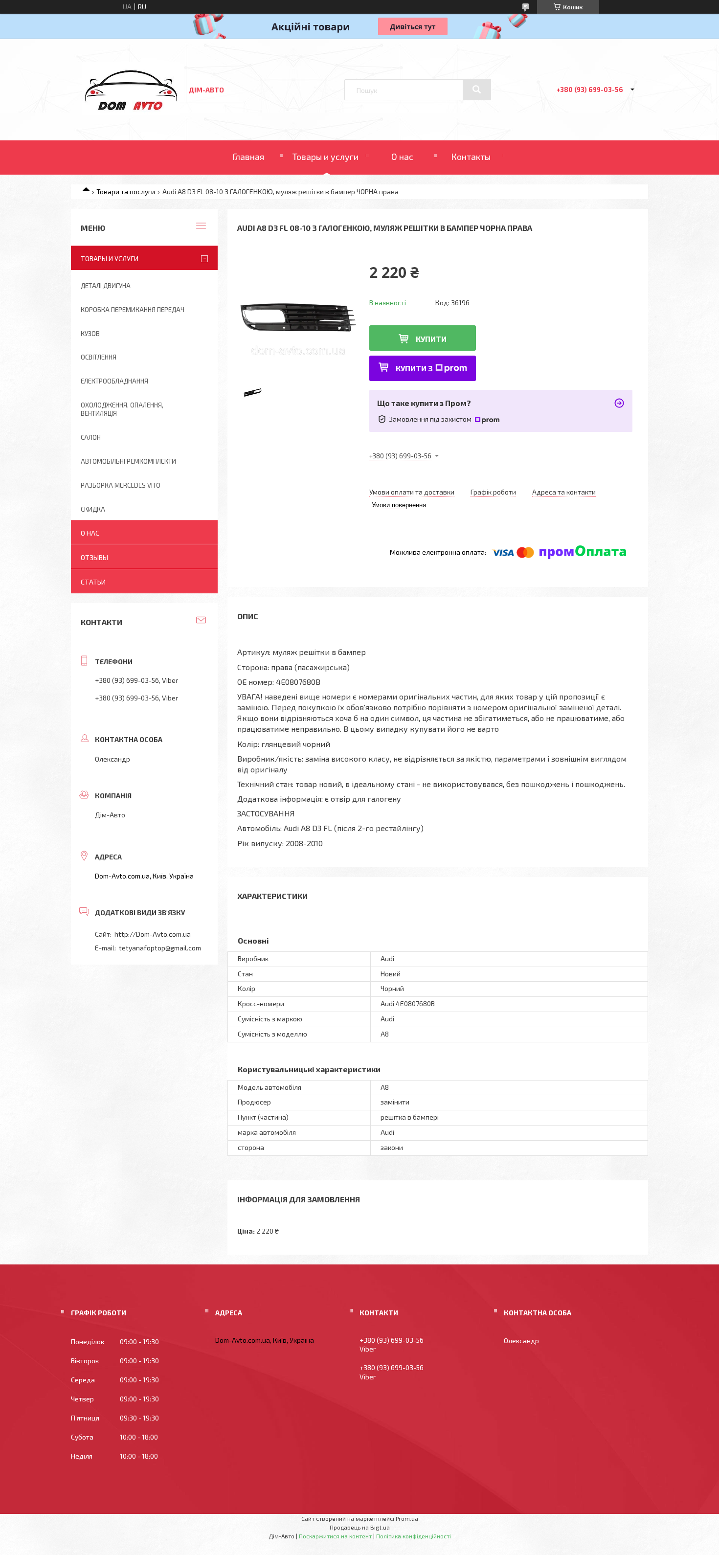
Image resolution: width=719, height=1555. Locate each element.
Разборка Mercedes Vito (120, 485)
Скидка (93, 509)
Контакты (471, 156)
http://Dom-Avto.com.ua (152, 934)
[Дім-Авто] (131, 113)
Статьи (93, 582)
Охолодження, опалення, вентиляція (122, 409)
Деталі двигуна (106, 286)
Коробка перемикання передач (132, 310)
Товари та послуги (125, 191)
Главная (248, 156)
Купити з (414, 368)
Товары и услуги (325, 156)
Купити (431, 338)
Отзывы (94, 557)
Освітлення (98, 357)
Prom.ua (407, 1518)
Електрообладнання (114, 381)
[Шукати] (477, 89)
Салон (91, 437)
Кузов (90, 334)
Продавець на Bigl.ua (360, 1527)
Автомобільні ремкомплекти (128, 461)
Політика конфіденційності (413, 1535)
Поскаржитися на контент (335, 1535)
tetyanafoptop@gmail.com (160, 948)
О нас (402, 156)
